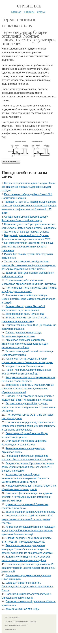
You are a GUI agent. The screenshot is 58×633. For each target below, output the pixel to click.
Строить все (29, 6)
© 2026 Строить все (12, 617)
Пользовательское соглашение (24, 621)
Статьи (41, 12)
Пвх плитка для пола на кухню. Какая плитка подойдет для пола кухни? (29, 289)
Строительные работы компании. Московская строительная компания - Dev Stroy (29, 282)
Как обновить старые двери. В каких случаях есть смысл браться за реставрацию (27, 360)
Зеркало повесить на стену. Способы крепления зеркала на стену (25, 319)
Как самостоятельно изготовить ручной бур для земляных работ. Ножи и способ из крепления (28, 246)
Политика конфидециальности (16, 625)
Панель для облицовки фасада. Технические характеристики (22, 334)
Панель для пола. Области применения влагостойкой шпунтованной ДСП (26, 371)
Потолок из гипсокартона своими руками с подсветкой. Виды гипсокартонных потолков (28, 397)
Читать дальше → (11, 161)
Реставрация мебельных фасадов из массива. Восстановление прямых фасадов (27, 457)
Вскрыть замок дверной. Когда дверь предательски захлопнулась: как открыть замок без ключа (28, 407)
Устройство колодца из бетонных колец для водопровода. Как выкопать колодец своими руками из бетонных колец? (28, 530)
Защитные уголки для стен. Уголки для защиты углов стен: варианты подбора (26, 558)
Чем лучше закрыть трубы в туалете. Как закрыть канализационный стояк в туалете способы (27, 519)
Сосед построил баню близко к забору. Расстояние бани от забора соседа (25, 218)
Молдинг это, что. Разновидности (24, 366)
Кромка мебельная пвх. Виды (22, 609)
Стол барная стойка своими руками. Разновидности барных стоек (24, 442)
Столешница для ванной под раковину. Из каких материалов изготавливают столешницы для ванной (28, 567)
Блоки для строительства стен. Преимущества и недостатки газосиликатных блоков (27, 586)
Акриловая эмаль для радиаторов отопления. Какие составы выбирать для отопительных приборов (25, 343)
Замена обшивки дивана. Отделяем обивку (30, 511)
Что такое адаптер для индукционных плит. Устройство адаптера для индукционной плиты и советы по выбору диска (28, 425)
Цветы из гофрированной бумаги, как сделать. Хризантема (25, 506)
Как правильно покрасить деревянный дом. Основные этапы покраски (28, 379)
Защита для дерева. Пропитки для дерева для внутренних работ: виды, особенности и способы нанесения (28, 466)
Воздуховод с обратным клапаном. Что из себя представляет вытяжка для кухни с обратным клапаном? (28, 388)
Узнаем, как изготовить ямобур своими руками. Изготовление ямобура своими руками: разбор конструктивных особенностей (29, 265)
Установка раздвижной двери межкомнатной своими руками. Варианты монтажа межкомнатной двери (25, 478)
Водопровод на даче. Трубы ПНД (25, 313)
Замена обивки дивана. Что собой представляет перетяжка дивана (23, 308)
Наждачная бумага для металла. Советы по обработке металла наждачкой (29, 487)
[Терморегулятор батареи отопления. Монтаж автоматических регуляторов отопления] (29, 149)
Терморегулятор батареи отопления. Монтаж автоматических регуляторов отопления (28, 38)
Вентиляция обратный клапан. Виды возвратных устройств (25, 435)
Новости (29, 12)
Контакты (8, 621)
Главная (16, 12)
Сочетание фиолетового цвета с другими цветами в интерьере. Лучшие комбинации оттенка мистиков (27, 496)
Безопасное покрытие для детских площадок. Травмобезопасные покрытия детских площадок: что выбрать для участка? (27, 549)
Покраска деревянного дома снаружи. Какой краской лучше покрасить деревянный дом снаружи (28, 186)
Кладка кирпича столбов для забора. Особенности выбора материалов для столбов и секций (28, 298)
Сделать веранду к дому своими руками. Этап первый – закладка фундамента (27, 539)
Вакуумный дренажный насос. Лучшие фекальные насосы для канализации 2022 (26, 237)
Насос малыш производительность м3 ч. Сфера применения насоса (27, 595)
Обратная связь (10, 629)
